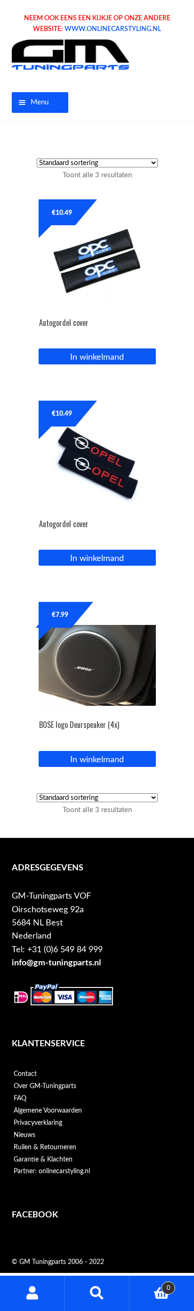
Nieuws (24, 1135)
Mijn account (32, 1293)
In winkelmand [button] (97, 357)
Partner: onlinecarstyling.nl (52, 1171)
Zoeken (97, 1293)
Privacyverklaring (38, 1123)
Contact (25, 1074)
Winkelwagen (149, 1284)
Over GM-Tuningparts (45, 1086)
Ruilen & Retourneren (45, 1147)
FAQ (20, 1098)
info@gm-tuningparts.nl (56, 963)
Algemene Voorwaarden (48, 1110)
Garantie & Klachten (43, 1159)
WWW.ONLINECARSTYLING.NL (113, 29)
